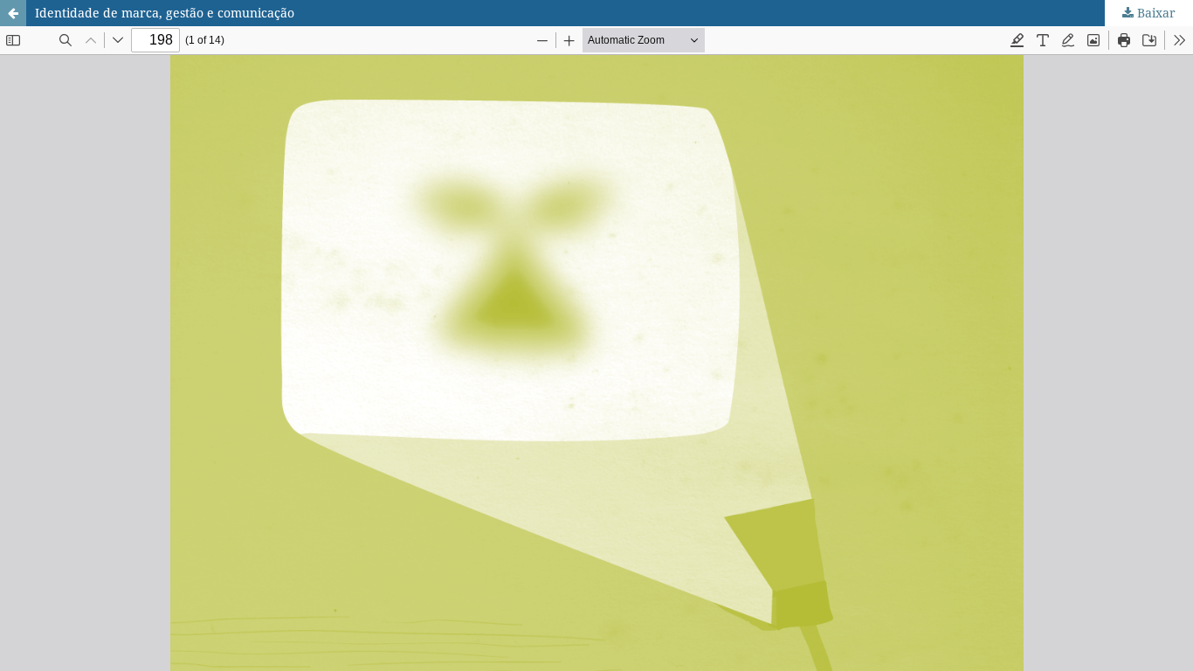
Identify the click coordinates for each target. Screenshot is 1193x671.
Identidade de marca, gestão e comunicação (164, 12)
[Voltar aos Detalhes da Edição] (13, 13)
